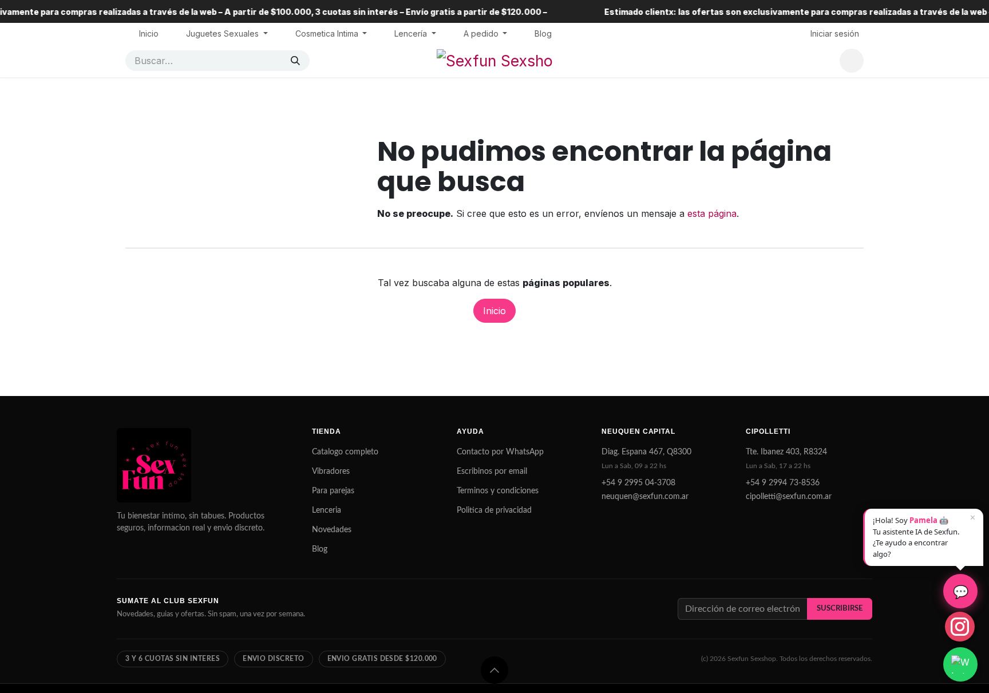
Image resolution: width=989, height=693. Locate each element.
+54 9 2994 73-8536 (783, 483)
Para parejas (333, 491)
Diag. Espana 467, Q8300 (646, 452)
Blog (319, 549)
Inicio (494, 310)
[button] (494, 670)
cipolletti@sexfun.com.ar (789, 497)
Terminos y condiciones (498, 491)
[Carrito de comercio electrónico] (852, 61)
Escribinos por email (492, 472)
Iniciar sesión (834, 33)
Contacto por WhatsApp (500, 452)
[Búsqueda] (295, 60)
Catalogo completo (345, 452)
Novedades (331, 530)
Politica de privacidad (494, 510)
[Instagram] (960, 626)
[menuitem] (148, 33)
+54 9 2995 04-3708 (638, 483)
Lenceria (326, 510)
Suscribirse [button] (840, 608)
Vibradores (331, 472)
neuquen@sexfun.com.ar (645, 497)
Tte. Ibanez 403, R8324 (786, 452)
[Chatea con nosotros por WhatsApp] (960, 664)
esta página (712, 213)
